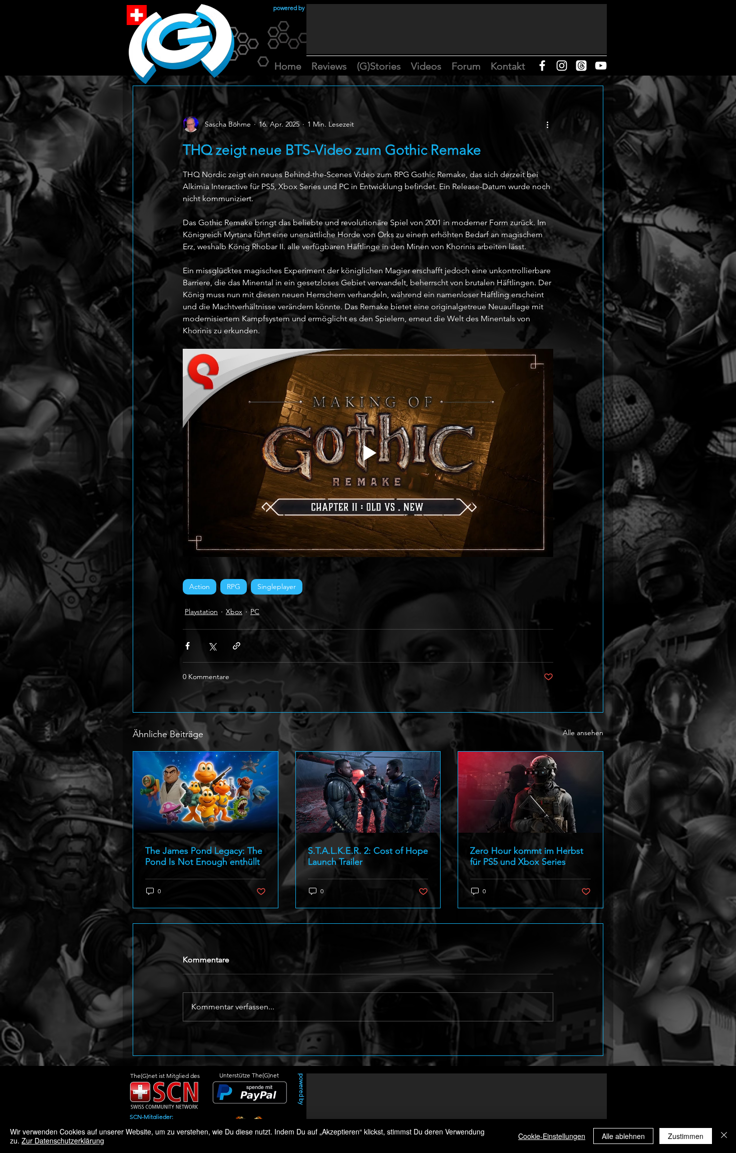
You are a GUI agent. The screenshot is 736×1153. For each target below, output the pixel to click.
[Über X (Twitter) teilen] (212, 646)
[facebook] (542, 66)
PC (254, 611)
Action (199, 586)
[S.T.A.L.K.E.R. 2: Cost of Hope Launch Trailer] (368, 792)
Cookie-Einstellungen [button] (551, 1136)
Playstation (201, 611)
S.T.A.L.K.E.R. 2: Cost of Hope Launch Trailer (368, 856)
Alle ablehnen (623, 1136)
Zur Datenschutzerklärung (63, 1140)
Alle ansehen (583, 732)
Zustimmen (685, 1136)
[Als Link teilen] (236, 646)
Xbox (234, 611)
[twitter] (581, 66)
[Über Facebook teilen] (187, 646)
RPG (233, 586)
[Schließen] (724, 1136)
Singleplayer (276, 586)
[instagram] (562, 66)
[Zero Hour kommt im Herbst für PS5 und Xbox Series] (530, 792)
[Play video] (368, 453)
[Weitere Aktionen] (547, 124)
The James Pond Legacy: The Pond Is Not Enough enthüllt (203, 856)
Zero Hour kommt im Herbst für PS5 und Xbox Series (526, 856)
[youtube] (601, 66)
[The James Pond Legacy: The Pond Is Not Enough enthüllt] (205, 792)
